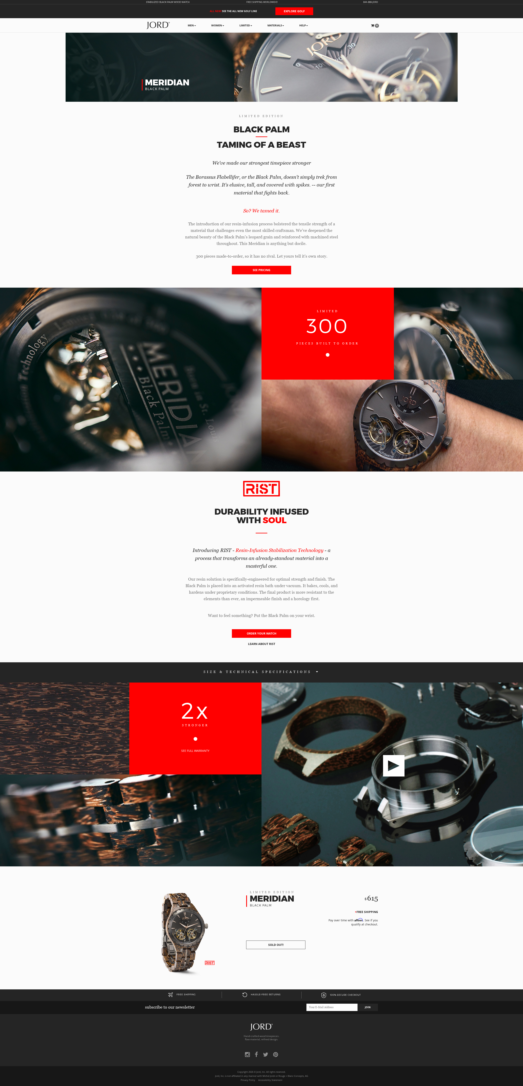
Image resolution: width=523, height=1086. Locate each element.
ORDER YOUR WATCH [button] (261, 633)
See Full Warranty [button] (195, 751)
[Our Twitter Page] (265, 1054)
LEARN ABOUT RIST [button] (261, 644)
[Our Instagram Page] (247, 1054)
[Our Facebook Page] (256, 1054)
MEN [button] (191, 25)
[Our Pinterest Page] (275, 1054)
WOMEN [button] (216, 25)
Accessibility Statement (270, 1080)
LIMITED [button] (244, 25)
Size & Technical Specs (258, 672)
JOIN (368, 1007)
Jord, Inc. (261, 1071)
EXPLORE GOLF (294, 11)
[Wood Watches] (158, 25)
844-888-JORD (370, 2)
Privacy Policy (248, 1080)
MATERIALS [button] (274, 25)
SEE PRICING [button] (261, 270)
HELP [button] (302, 25)
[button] (375, 25)
